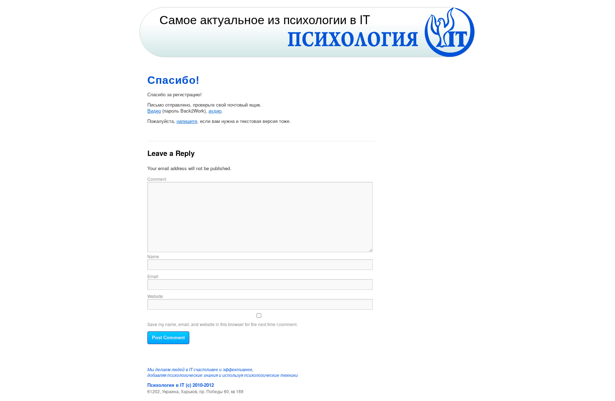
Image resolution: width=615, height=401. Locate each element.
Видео (154, 110)
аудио (215, 110)
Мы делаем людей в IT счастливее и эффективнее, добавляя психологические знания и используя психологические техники (222, 372)
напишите (187, 121)
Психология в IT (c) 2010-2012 (180, 384)
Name (153, 256)
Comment (156, 179)
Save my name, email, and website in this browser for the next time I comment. (222, 324)
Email (152, 276)
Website (155, 296)
